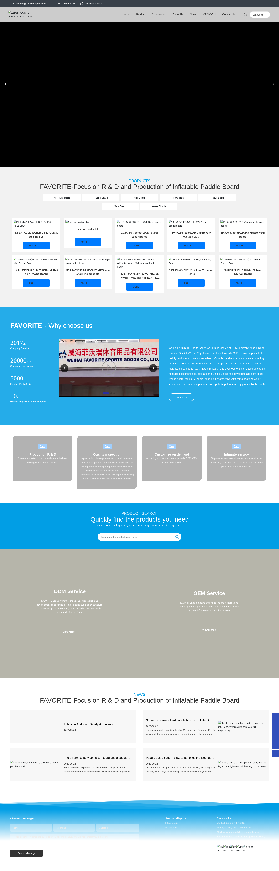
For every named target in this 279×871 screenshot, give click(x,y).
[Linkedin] (238, 847)
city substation (233, 867)
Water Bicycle (159, 206)
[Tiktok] (219, 847)
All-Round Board (62, 198)
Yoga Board (120, 206)
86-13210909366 (242, 827)
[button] (135, 164)
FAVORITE (26, 325)
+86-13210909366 (65, 3)
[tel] (275, 738)
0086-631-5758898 (235, 823)
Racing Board (101, 198)
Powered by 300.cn (213, 867)
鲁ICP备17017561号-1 (187, 867)
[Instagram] (245, 847)
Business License (260, 867)
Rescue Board (217, 198)
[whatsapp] (275, 723)
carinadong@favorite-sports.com (30, 3)
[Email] (275, 716)
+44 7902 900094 (93, 3)
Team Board (178, 198)
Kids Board (139, 198)
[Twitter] (232, 847)
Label (245, 867)
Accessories (171, 827)
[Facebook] (225, 847)
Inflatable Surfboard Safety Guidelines (88, 724)
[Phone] (275, 731)
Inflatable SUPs (173, 823)
